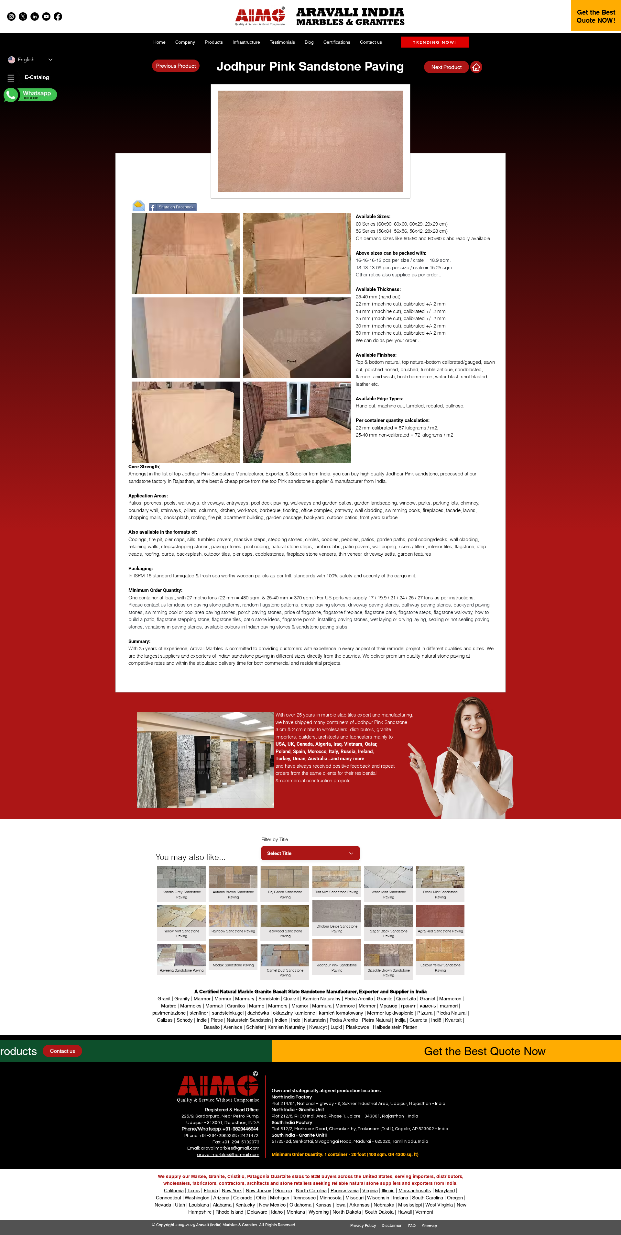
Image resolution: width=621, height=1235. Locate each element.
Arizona (221, 1197)
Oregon (455, 1197)
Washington (197, 1197)
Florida (211, 1190)
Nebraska (384, 1204)
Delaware (257, 1212)
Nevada (163, 1204)
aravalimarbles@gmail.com (230, 1148)
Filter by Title (274, 839)
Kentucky (245, 1204)
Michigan (279, 1197)
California (174, 1190)
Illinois (388, 1190)
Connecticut (168, 1197)
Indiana (400, 1197)
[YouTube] (46, 16)
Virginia (370, 1190)
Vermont (424, 1212)
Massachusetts (414, 1190)
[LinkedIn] (34, 16)
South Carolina (427, 1197)
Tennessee (304, 1197)
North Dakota (346, 1212)
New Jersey (258, 1190)
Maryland (445, 1190)
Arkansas (359, 1204)
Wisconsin (378, 1197)
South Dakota (379, 1212)
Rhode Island (229, 1212)
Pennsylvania (345, 1190)
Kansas (323, 1204)
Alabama (222, 1204)
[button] (30, 78)
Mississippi (410, 1204)
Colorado (242, 1197)
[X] (23, 16)
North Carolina (311, 1190)
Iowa (340, 1204)
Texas (193, 1190)
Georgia (283, 1190)
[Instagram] (11, 16)
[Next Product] (476, 67)
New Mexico (272, 1204)
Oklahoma (300, 1204)
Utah (180, 1204)
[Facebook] (58, 16)
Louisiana (199, 1204)
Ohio (261, 1197)
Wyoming (319, 1212)
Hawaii (405, 1212)
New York (232, 1190)
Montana (296, 1212)
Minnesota (331, 1197)
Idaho (277, 1212)
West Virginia (439, 1204)
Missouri (354, 1197)
